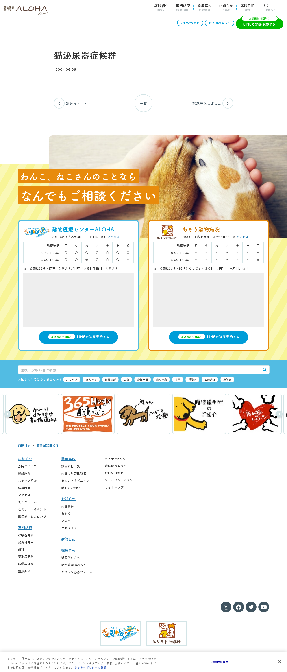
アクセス (113, 236)
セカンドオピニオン (75, 480)
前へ (7, 414)
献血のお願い (70, 487)
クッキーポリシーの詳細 (90, 667)
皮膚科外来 (26, 542)
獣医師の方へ (70, 557)
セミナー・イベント (32, 509)
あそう (66, 513)
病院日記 (247, 7)
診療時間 (24, 487)
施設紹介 (24, 473)
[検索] (264, 369)
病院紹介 (161, 7)
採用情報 (68, 550)
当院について (27, 466)
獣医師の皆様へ (219, 22)
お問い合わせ (190, 22)
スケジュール (27, 502)
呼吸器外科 (26, 535)
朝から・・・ (76, 103)
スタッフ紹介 (27, 480)
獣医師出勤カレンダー (33, 516)
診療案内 (204, 7)
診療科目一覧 (70, 466)
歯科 (21, 549)
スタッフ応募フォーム (77, 572)
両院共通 (67, 506)
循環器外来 (26, 563)
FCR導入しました (206, 103)
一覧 (143, 103)
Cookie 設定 (219, 661)
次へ (279, 414)
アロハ (66, 520)
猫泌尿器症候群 (48, 445)
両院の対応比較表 (73, 473)
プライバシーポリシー (120, 480)
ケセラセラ (69, 528)
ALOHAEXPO (116, 458)
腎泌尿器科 (26, 556)
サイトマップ (114, 487)
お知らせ (226, 7)
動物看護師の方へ (73, 565)
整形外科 (24, 571)
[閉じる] (280, 661)
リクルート (271, 7)
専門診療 (183, 7)
